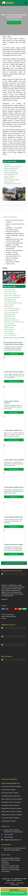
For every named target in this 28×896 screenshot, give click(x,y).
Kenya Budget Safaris (10, 299)
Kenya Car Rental (9, 333)
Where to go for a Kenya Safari (12, 166)
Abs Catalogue (5, 871)
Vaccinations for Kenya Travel (12, 183)
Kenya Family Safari (9, 316)
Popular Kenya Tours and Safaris (14, 338)
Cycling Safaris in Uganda (8, 821)
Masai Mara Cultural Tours (11, 320)
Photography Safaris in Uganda (10, 805)
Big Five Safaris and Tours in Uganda (11, 799)
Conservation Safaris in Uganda (10, 818)
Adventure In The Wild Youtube (10, 867)
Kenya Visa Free (8, 331)
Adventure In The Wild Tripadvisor (10, 860)
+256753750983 (8, 837)
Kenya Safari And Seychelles (12, 308)
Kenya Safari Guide (9, 289)
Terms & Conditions (10, 883)
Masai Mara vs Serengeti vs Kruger (14, 322)
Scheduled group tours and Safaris (11, 796)
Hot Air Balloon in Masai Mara (12, 295)
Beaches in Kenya (9, 305)
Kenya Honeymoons (9, 314)
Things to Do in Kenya (10, 293)
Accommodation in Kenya (11, 174)
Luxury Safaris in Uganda (8, 789)
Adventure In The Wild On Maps (10, 866)
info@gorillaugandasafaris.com (12, 839)
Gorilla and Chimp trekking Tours (10, 783)
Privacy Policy (20, 883)
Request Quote (14, 889)
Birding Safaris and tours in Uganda (11, 808)
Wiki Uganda (4, 862)
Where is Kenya (8, 306)
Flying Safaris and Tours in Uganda (11, 802)
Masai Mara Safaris (9, 318)
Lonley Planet (5, 864)
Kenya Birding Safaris (10, 325)
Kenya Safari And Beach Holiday (13, 303)
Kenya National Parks (10, 291)
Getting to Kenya (9, 181)
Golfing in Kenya (8, 327)
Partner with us (15, 884)
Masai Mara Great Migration (12, 297)
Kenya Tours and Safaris (11, 172)
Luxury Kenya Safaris (10, 301)
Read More (4, 599)
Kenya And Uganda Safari (11, 310)
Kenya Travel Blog (9, 176)
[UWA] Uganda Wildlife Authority (10, 858)
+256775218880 (8, 834)
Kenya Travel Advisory (10, 335)
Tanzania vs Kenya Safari (11, 312)
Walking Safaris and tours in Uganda (11, 814)
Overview (7, 164)
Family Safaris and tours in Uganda (11, 786)
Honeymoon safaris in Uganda (9, 792)
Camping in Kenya (9, 323)
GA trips (3, 618)
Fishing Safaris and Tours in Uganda (11, 811)
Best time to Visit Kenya (11, 168)
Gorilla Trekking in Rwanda (8, 616)
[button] (26, 3)
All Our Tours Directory (7, 614)
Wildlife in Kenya (9, 178)
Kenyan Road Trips (9, 329)
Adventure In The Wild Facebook (10, 869)
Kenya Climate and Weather (12, 180)
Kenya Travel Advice (10, 170)
